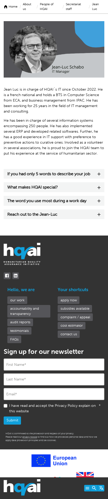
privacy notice (29, 437)
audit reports (20, 322)
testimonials (19, 331)
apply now (69, 300)
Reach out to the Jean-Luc (32, 214)
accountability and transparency (24, 311)
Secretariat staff (73, 6)
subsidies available (75, 308)
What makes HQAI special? (32, 187)
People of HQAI (46, 6)
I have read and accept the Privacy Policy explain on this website (55, 408)
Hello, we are (21, 289)
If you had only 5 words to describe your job (48, 174)
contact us (69, 334)
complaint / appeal (75, 317)
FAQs (14, 339)
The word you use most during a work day (47, 200)
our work (17, 300)
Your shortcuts (73, 289)
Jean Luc (95, 6)
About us (27, 6)
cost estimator (72, 325)
